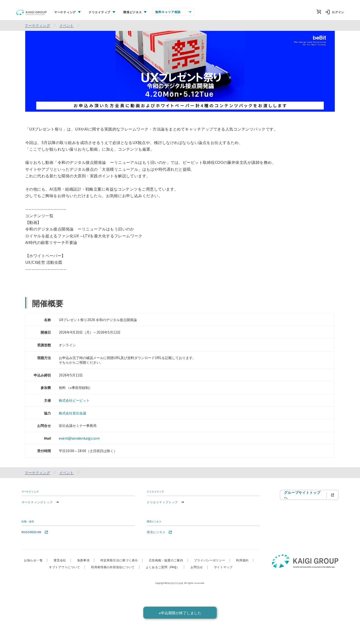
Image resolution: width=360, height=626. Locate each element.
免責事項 (86, 560)
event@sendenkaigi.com (79, 438)
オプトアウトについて (67, 567)
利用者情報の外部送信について (115, 567)
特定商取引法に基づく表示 (121, 560)
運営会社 (62, 560)
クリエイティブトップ (162, 502)
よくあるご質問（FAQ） (165, 567)
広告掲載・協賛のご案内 (168, 560)
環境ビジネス (156, 532)
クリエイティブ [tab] (99, 12)
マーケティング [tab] (65, 12)
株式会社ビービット (74, 400)
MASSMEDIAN (31, 532)
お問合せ (199, 567)
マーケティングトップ (37, 502)
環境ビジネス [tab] (132, 12)
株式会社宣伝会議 (72, 412)
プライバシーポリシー (212, 560)
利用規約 (245, 560)
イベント (66, 25)
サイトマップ (223, 567)
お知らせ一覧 (36, 560)
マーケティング (37, 25)
